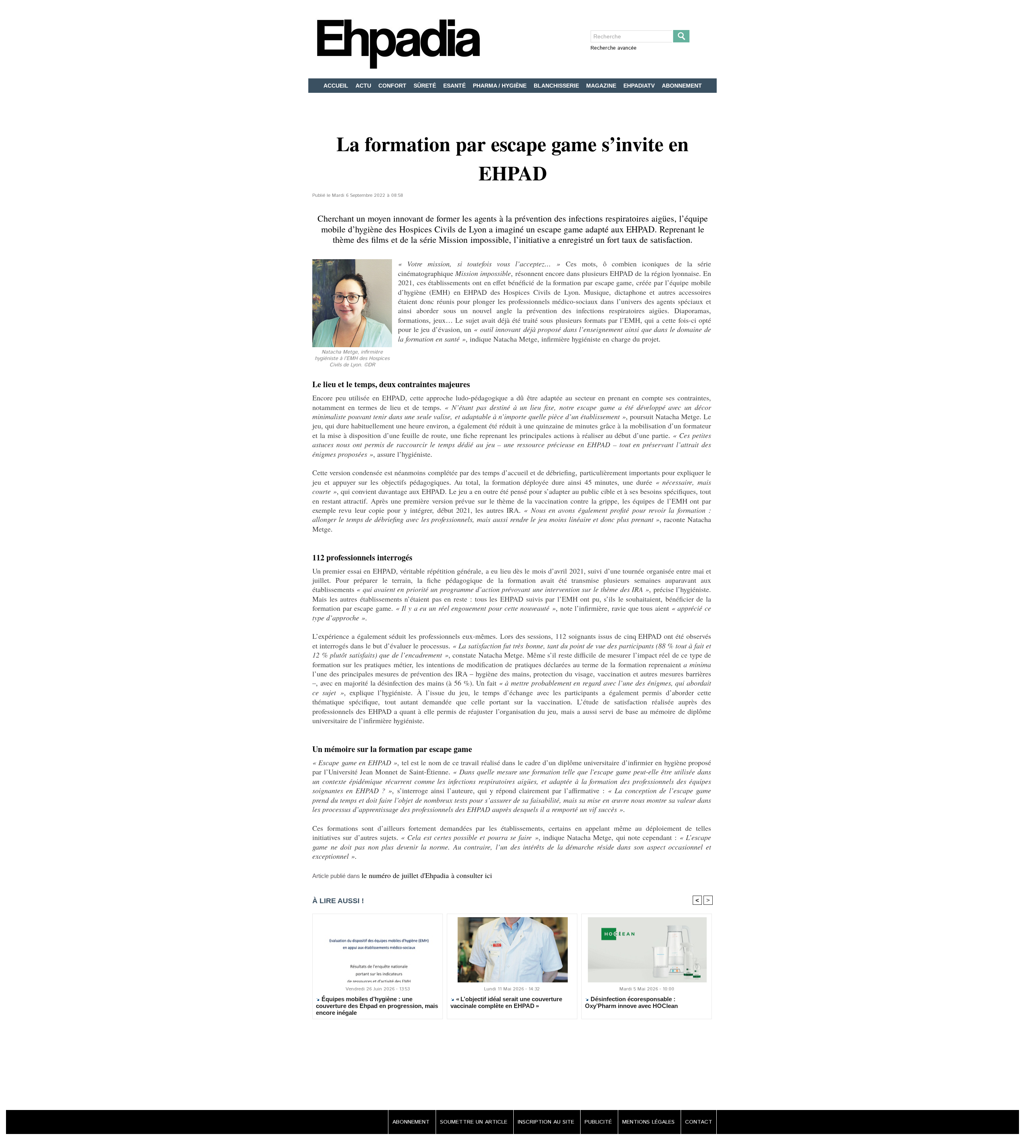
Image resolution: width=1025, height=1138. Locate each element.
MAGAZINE (602, 85)
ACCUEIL (337, 85)
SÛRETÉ (426, 85)
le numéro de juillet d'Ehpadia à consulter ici (427, 875)
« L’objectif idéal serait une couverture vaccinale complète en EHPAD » (506, 1002)
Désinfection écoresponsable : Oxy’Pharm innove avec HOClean (631, 1002)
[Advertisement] (512, 1065)
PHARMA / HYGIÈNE (500, 85)
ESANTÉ (455, 85)
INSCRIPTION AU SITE (547, 1122)
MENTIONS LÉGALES (649, 1122)
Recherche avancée (614, 48)
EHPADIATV (639, 85)
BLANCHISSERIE (557, 85)
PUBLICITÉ (599, 1122)
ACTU (364, 85)
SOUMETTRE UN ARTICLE (474, 1122)
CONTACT (698, 1122)
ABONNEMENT (682, 85)
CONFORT (393, 85)
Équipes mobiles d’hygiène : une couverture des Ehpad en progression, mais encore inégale (377, 1006)
